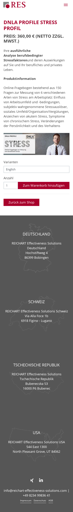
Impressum (25, 500)
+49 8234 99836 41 (36, 495)
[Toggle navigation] (65, 4)
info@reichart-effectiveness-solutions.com (35, 490)
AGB (51, 500)
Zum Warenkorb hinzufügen (43, 185)
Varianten (11, 162)
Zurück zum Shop (21, 202)
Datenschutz (40, 500)
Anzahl (8, 178)
